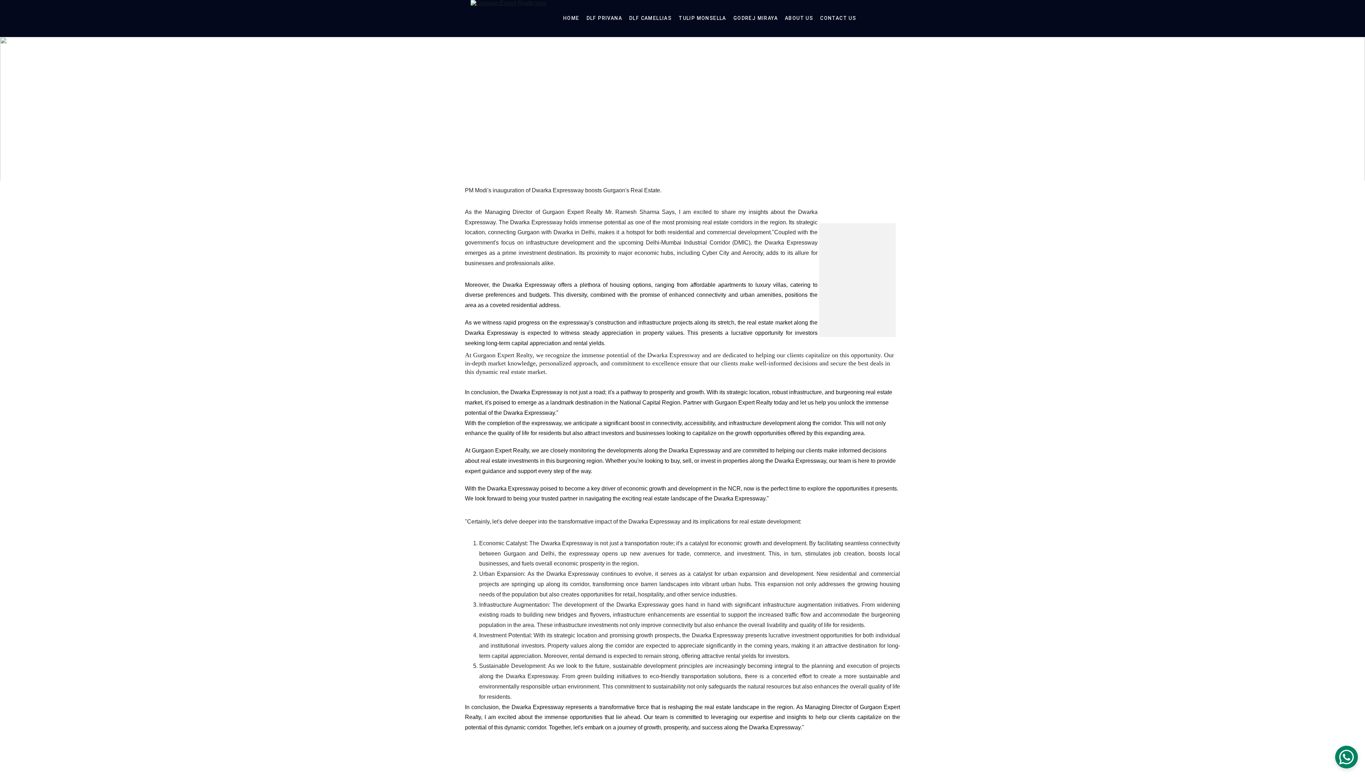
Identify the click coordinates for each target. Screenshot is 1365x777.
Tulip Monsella (702, 18)
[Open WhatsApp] (1346, 757)
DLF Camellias (650, 18)
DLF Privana (604, 18)
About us (799, 18)
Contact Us (838, 18)
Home (571, 18)
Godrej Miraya (755, 18)
